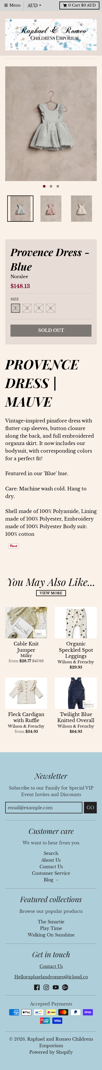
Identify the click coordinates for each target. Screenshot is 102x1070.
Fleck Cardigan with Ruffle (26, 717)
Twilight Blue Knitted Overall (75, 717)
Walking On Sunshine (51, 935)
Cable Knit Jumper (26, 647)
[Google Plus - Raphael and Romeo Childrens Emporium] (65, 987)
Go (90, 807)
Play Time (51, 928)
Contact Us (51, 866)
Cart (82, 5)
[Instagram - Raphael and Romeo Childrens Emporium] (46, 987)
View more (51, 593)
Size (14, 299)
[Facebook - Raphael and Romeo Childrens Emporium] (37, 987)
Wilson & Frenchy (76, 662)
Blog (49, 879)
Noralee (19, 276)
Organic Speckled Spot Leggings (76, 650)
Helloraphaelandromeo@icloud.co (51, 976)
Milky (26, 655)
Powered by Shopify (51, 1052)
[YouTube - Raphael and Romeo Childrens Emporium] (56, 987)
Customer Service (51, 873)
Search (51, 853)
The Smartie (51, 921)
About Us (51, 860)
